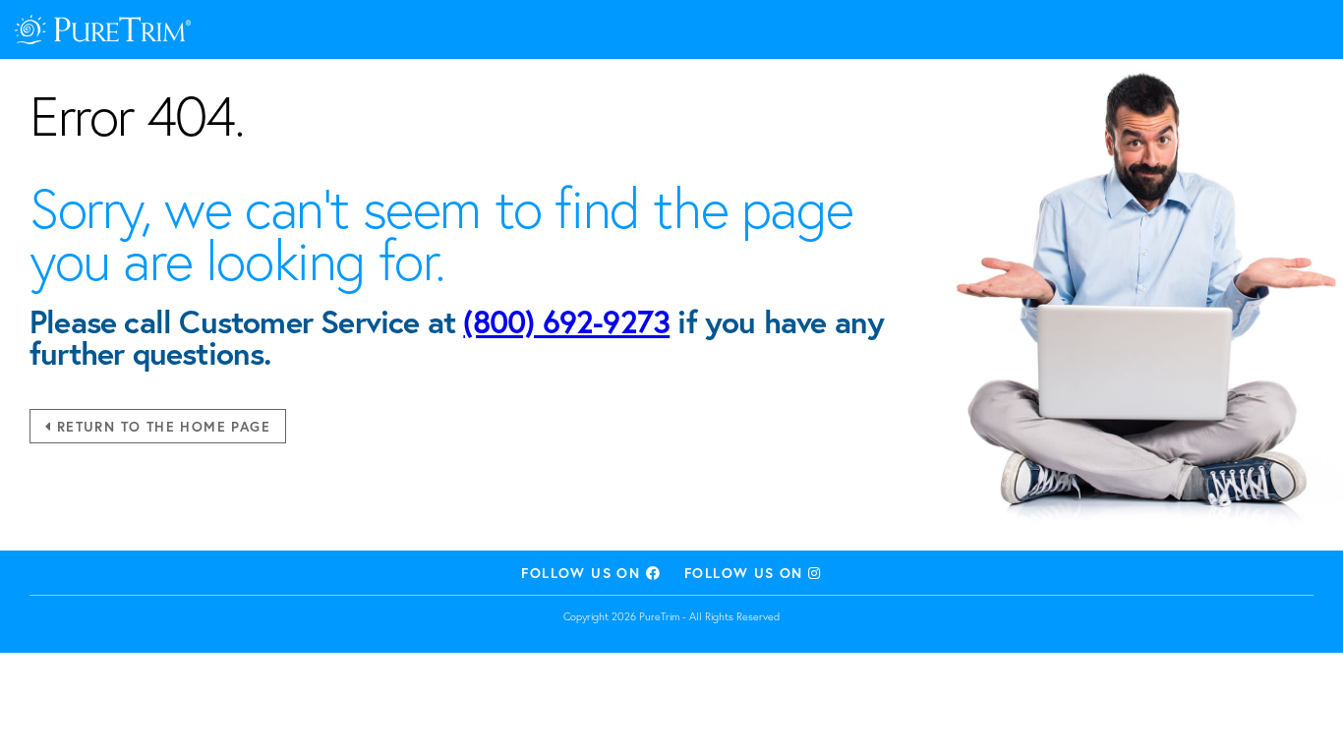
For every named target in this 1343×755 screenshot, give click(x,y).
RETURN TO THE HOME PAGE (160, 426)
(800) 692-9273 (566, 321)
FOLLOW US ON (583, 572)
